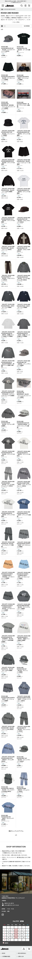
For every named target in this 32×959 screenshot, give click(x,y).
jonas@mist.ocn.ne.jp (12, 905)
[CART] (29, 5)
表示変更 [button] (27, 26)
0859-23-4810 (9, 903)
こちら (12, 853)
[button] (3, 5)
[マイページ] (24, 949)
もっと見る (16, 22)
